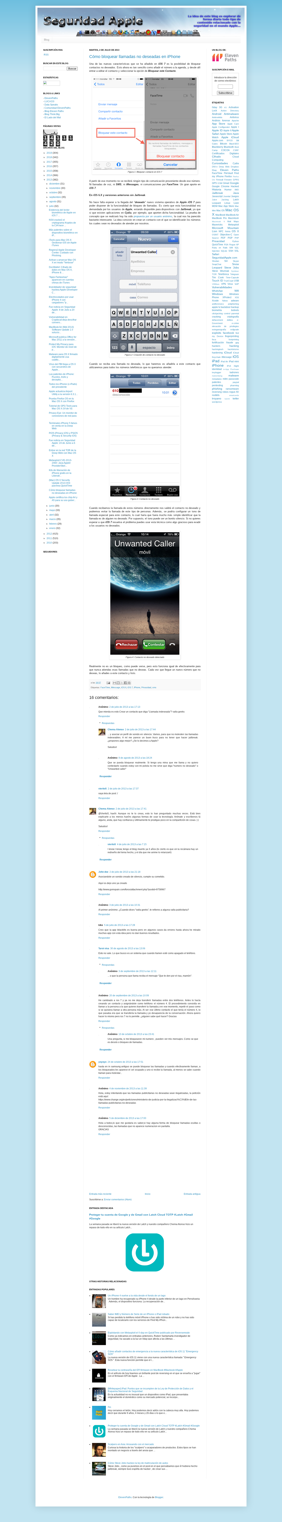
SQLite (224, 251)
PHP (237, 238)
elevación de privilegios (225, 326)
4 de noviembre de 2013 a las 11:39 (128, 1088)
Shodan (215, 261)
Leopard (216, 203)
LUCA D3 (49, 101)
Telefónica (223, 274)
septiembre (55, 197)
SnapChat (216, 264)
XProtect (227, 297)
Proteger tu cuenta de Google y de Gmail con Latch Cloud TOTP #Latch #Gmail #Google (154, 1425)
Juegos (235, 196)
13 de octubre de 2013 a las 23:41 (136, 1034)
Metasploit (233, 224)
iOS (236, 357)
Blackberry (217, 147)
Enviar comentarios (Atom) (118, 1199)
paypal (236, 382)
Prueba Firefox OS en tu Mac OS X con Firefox (61, 400)
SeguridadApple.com (224, 257)
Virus (230, 284)
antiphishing (233, 304)
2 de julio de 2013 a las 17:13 (124, 707)
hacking (234, 345)
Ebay (214, 170)
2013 (50, 179)
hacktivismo (233, 349)
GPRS (236, 180)
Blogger (159, 1497)
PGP (230, 238)
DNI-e (215, 167)
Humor (228, 189)
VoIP (237, 284)
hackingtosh (217, 349)
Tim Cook (218, 277)
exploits (216, 332)
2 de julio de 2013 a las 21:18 (125, 872)
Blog (46, 39)
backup (235, 307)
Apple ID (217, 130)
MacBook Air (232, 215)
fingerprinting (232, 336)
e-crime (235, 323)
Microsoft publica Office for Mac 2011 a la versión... (62, 338)
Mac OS (220, 210)
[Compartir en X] (122, 683)
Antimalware (231, 113)
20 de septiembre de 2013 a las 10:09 (129, 995)
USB (236, 280)
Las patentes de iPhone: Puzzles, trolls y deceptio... (61, 377)
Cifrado (216, 156)
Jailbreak (217, 192)
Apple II (227, 130)
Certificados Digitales (225, 153)
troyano (216, 398)
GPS (214, 183)
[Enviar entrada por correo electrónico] (108, 682)
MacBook (220, 215)
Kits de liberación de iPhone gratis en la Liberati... (60, 473)
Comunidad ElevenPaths (58, 108)
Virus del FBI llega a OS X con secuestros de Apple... (62, 367)
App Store (218, 123)
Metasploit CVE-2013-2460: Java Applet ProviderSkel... (60, 463)
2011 (50, 538)
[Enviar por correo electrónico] (114, 683)
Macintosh (233, 218)
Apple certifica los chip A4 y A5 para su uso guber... (63, 498)
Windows (217, 293)
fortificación (218, 342)
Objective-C (226, 234)
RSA (226, 244)
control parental (231, 313)
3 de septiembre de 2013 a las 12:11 (138, 971)
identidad (217, 369)
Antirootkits (217, 117)
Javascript (217, 196)
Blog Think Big (52, 114)
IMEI (237, 190)
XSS (237, 297)
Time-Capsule (232, 277)
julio (51, 206)
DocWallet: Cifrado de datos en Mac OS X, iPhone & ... (60, 270)
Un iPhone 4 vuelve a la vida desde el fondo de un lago (137, 1295)
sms (154, 687)
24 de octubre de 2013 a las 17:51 (125, 1062)
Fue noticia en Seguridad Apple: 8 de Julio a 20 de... (62, 310)
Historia (216, 189)
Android (216, 113)
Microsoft (217, 227)
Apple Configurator (221, 127)
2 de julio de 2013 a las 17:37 (123, 788)
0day (214, 107)
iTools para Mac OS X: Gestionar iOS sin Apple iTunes (63, 243)
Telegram (234, 274)
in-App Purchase (231, 369)
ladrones (234, 372)
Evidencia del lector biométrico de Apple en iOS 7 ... (62, 213)
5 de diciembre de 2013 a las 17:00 (127, 1118)
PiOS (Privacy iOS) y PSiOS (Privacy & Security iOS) (63, 434)
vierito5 (102, 788)
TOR (214, 274)
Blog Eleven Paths (54, 111)
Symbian (235, 271)
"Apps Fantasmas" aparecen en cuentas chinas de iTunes (61, 280)
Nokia (227, 231)
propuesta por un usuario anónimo (153, 216)
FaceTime (105, 687)
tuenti (227, 399)
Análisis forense (221, 120)
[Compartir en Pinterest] (129, 683)
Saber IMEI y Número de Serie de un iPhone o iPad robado (138, 1314)
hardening (217, 352)
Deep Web (224, 167)
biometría (217, 310)
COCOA (225, 150)
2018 (50, 157)
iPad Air (224, 361)
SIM (231, 247)
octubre (53, 192)
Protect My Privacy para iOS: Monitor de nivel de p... (63, 347)
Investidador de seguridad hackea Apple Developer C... (63, 290)
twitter (236, 398)
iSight (236, 366)
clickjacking (217, 313)
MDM (215, 206)
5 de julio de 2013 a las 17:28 (119, 925)
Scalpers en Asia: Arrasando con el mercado (131, 1444)
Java (236, 192)
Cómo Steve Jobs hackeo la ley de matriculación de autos (138, 1463)
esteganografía (219, 329)
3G (220, 107)
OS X (235, 231)
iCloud (228, 352)
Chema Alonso (116, 729)
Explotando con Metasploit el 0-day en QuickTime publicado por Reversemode (149, 1332)
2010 (50, 542)
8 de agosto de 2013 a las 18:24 (135, 758)
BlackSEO (234, 144)
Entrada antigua (192, 1194)
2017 (50, 162)
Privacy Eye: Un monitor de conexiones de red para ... (63, 416)
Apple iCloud (230, 137)
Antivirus (234, 117)
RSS (46, 54)
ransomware (232, 389)
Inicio (147, 1194)
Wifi (236, 290)
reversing (217, 392)
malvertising (217, 376)
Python (235, 241)
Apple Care (233, 124)
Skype (236, 261)
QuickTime (217, 244)
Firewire (228, 180)
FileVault (228, 173)
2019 (50, 153)
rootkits (215, 395)
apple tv (216, 307)
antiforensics (218, 304)
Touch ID (217, 280)
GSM (220, 183)
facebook (228, 332)
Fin (109, 1407)
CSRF (236, 150)
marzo (52, 519)
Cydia (236, 163)
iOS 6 (123, 687)
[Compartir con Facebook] (125, 683)
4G (225, 107)
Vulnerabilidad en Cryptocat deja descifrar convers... (63, 320)
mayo (52, 510)
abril (51, 514)
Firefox (228, 176)
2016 (50, 166)
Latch (236, 199)
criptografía (233, 316)
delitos (230, 320)
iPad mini (234, 361)
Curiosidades (220, 163)
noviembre (55, 188)
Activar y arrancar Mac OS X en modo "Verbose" (62, 261)
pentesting (217, 385)
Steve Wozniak (220, 271)
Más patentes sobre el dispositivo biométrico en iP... (63, 233)
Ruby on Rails (220, 247)
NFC (221, 231)
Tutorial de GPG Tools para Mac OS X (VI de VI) (63, 407)
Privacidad (146, 687)
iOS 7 (130, 687)
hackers (216, 346)
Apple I (235, 127)
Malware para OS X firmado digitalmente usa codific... (63, 357)
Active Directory (230, 110)
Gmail (226, 183)
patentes (216, 382)
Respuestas (108, 723)
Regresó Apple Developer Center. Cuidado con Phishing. (62, 253)
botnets (235, 310)
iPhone (137, 687)
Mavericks (217, 224)
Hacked (235, 186)
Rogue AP (234, 244)
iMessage (115, 687)
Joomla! (227, 196)
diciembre (54, 183)
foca (214, 339)
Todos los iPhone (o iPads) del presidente (63, 385)
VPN (223, 284)
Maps (236, 221)
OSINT (215, 234)
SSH (230, 251)
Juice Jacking (220, 199)
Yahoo (225, 301)
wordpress (217, 402)
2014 (50, 175)
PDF (223, 238)
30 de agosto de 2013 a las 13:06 (127, 948)
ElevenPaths (51, 98)
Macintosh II (218, 221)
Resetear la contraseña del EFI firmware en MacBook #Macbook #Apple (145, 1370)
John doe (103, 872)
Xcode (215, 300)
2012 (50, 533)
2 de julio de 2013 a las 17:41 (131, 808)
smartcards (234, 395)
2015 (50, 171)
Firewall (219, 180)
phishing (217, 388)
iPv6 (229, 366)
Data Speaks (51, 104)
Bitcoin (223, 143)
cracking (216, 316)
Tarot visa (103, 948)
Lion (236, 202)
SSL (236, 251)
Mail (229, 221)
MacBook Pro (219, 218)
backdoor (226, 307)
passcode (234, 379)
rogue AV (234, 392)
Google (234, 182)
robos (225, 392)
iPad (215, 361)
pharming (234, 385)
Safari (215, 254)
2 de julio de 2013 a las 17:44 (140, 729)
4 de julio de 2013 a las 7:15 (132, 844)
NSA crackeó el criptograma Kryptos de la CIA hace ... (62, 223)
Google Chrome (220, 186)
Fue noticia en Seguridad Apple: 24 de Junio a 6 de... (62, 443)
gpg (237, 342)
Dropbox (235, 167)
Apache (235, 120)
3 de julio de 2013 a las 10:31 (124, 905)
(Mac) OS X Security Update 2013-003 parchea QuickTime (60, 483)
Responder (104, 716)
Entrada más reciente (100, 1194)
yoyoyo (102, 1062)
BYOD (230, 140)
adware (235, 300)
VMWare (215, 284)
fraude (229, 342)
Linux (227, 203)
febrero (53, 523)
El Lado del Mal (53, 117)
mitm (225, 379)
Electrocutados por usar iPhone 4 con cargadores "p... (61, 300)
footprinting (234, 339)
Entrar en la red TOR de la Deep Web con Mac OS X (62, 453)
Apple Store (226, 134)
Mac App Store (226, 206)
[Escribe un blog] (118, 683)
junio (52, 505)
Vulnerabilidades (222, 287)
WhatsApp (217, 291)
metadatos (217, 379)
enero (52, 528)
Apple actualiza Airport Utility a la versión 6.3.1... (63, 392)
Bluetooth (229, 147)
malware (233, 375)
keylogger (216, 372)
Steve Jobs (231, 267)
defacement (217, 320)
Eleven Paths (229, 169)
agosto (53, 201)
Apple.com (217, 140)
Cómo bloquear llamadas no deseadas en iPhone (134, 56)
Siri (226, 261)
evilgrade (234, 329)
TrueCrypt (228, 281)
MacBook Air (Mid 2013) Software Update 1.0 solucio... (61, 330)
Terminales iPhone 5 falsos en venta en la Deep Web (63, 426)
